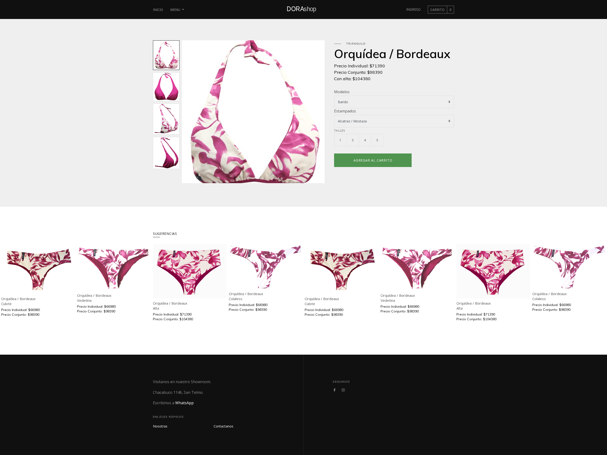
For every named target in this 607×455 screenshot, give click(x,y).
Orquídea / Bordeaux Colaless (246, 296)
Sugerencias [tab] (165, 233)
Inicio (158, 9)
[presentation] (185, 112)
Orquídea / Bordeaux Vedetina (94, 298)
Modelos (341, 91)
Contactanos (223, 426)
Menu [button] (175, 9)
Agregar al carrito (373, 160)
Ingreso (413, 9)
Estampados (345, 111)
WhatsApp (184, 402)
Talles (339, 131)
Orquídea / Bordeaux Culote (18, 301)
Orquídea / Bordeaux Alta (170, 306)
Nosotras (160, 426)
